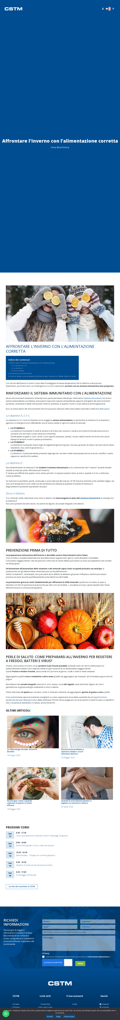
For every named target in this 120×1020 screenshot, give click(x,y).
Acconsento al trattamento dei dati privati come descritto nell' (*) (78, 957)
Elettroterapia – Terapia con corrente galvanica (35, 855)
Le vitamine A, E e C (20, 365)
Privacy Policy (45, 1004)
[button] (5, 1013)
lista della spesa (102, 409)
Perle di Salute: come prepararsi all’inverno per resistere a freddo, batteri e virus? (43, 376)
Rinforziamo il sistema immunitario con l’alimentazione (32, 363)
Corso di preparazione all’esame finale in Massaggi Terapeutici (42, 835)
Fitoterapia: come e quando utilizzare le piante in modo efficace (19, 803)
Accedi (74, 1004)
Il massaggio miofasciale (26, 875)
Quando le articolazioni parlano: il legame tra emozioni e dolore (76, 802)
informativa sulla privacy (98, 957)
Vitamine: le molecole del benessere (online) (34, 865)
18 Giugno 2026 (13, 755)
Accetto (50, 1016)
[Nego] (117, 1014)
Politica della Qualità (45, 1007)
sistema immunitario (93, 398)
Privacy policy (69, 1016)
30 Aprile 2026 (67, 806)
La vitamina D (18, 368)
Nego (58, 1016)
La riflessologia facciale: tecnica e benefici (22, 750)
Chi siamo (16, 1004)
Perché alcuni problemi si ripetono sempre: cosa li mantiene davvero (72, 751)
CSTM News (16, 1007)
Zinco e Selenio (18, 371)
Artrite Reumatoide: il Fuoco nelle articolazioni (35, 845)
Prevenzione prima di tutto (21, 373)
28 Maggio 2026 (68, 757)
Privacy (45, 953)
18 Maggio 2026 (14, 809)
